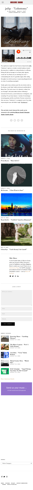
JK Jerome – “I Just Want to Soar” (12, 190)
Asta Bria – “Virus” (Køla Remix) (18, 353)
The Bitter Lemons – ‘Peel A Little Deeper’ (19, 345)
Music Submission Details (7, 379)
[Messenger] (15, 120)
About (2, 483)
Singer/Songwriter (14, 12)
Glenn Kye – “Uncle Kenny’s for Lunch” (14, 249)
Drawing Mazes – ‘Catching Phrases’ (19, 337)
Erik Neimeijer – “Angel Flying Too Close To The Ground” (20, 370)
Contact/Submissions (22, 483)
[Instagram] (15, 276)
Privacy (13, 483)
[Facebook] (11, 120)
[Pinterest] (22, 120)
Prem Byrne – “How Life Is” (10, 161)
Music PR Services (12, 484)
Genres (4, 484)
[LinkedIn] (18, 276)
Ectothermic (24, 102)
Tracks (24, 12)
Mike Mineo (12, 11)
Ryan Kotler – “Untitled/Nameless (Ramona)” (16, 220)
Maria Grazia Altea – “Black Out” (19, 362)
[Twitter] (18, 120)
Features (7, 483)
